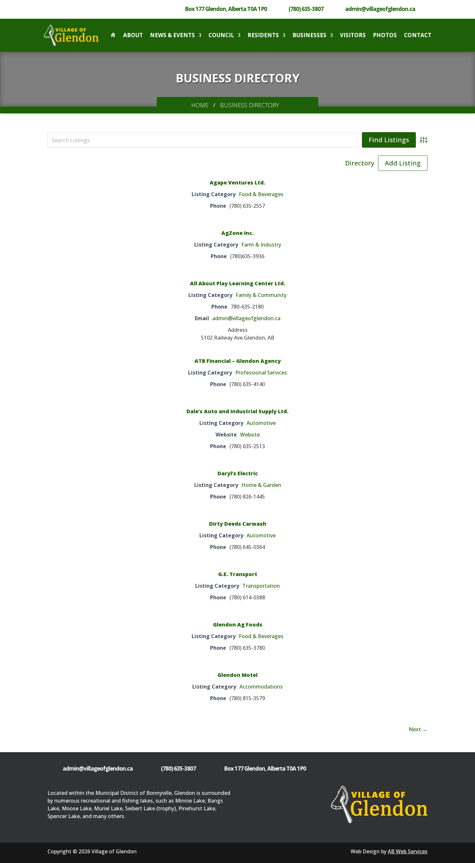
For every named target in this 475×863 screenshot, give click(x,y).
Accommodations (261, 686)
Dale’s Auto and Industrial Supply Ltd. (237, 411)
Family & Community (261, 295)
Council (221, 35)
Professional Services (261, 372)
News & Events (172, 35)
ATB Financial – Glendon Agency (238, 360)
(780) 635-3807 (306, 9)
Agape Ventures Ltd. (237, 182)
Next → (418, 729)
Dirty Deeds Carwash (237, 523)
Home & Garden (261, 485)
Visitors (353, 35)
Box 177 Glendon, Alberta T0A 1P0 (226, 9)
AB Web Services (408, 851)
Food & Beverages (261, 194)
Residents (263, 35)
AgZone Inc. (237, 233)
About (133, 35)
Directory (359, 163)
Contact (417, 35)
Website (250, 434)
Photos (385, 35)
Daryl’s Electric (237, 473)
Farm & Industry (261, 244)
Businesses (309, 35)
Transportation (261, 585)
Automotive (261, 422)
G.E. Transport (237, 574)
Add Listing (403, 163)
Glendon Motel (237, 675)
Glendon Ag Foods (237, 624)
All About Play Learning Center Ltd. (237, 283)
